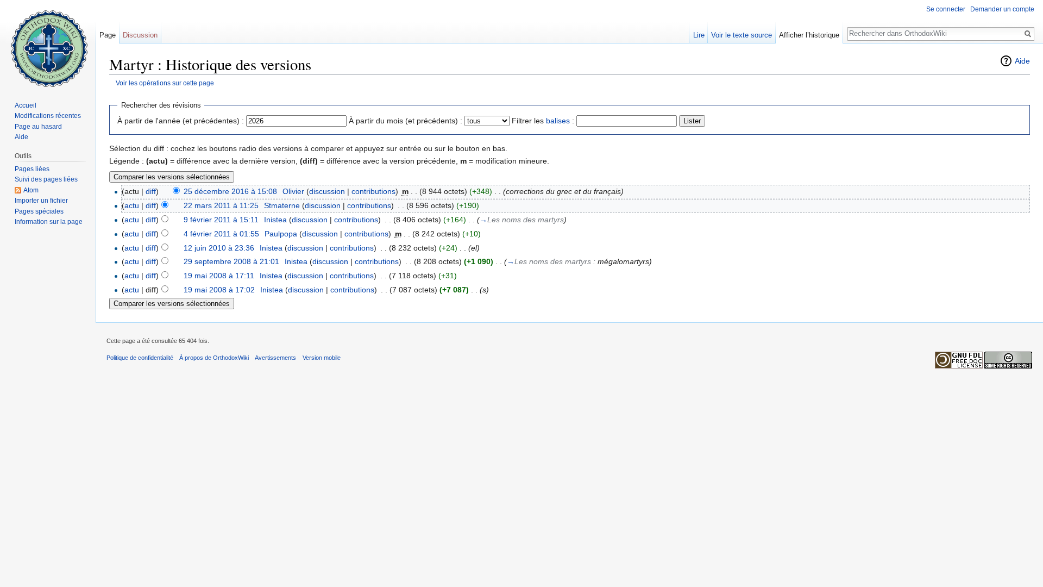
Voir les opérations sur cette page (165, 82)
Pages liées (32, 169)
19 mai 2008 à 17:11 (219, 275)
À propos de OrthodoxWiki (214, 357)
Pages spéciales (39, 211)
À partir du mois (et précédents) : (405, 120)
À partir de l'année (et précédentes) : (180, 120)
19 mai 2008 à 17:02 (219, 289)
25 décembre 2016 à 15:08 (230, 191)
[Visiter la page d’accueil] (47, 43)
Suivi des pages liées (46, 179)
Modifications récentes (48, 116)
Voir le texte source (741, 35)
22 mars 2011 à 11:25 (221, 205)
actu (131, 205)
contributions (373, 191)
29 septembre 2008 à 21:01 (231, 261)
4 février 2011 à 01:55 (221, 233)
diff (151, 191)
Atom (31, 190)
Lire (699, 35)
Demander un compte (1002, 9)
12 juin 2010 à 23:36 (219, 247)
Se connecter (945, 9)
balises (558, 120)
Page (107, 35)
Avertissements (275, 357)
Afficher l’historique (809, 35)
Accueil (25, 105)
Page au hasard (38, 126)
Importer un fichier (41, 200)
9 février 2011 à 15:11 (221, 219)
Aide (1022, 61)
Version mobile (322, 357)
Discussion (140, 35)
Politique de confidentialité (139, 357)
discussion (327, 191)
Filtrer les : (543, 120)
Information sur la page (49, 222)
